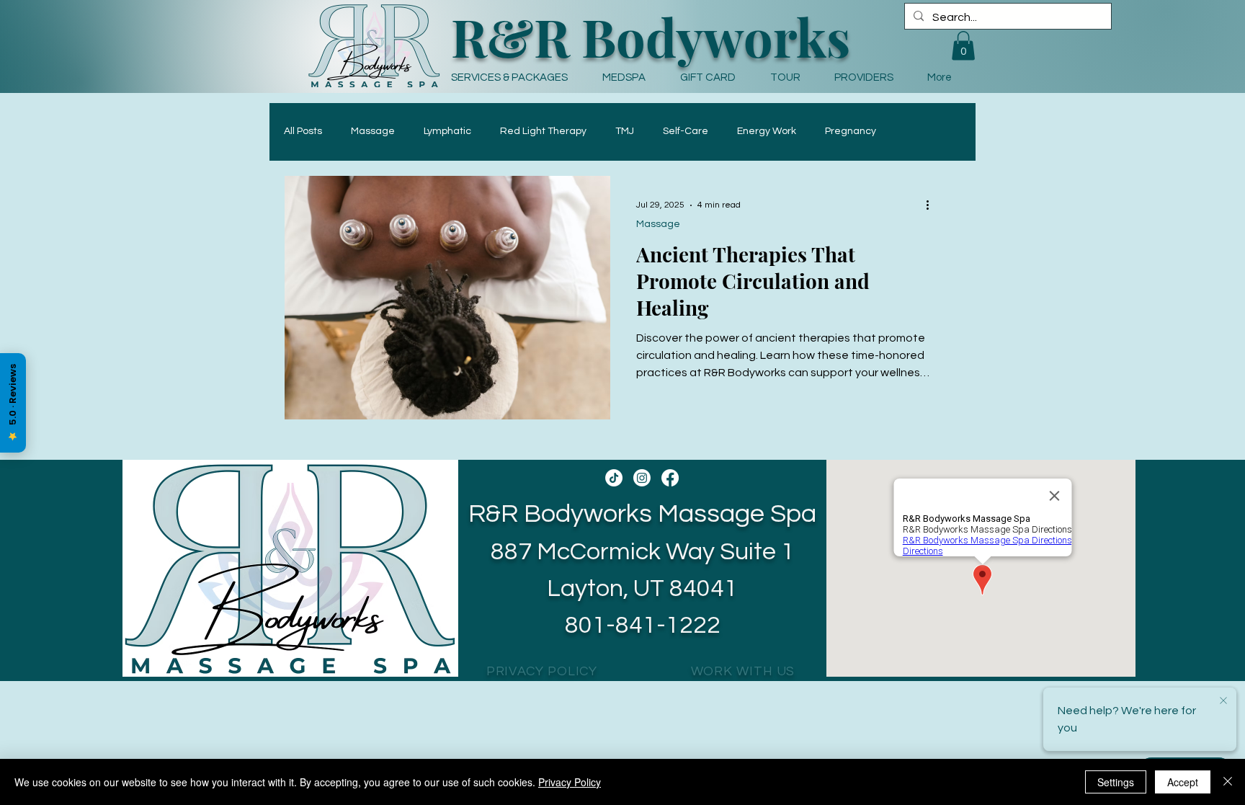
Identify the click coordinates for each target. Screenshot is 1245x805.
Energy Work (766, 131)
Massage (373, 131)
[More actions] (932, 205)
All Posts (303, 131)
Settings (1115, 782)
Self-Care (685, 131)
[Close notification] (1223, 701)
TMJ (624, 131)
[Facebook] (670, 477)
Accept (1182, 782)
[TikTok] (613, 477)
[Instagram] (642, 477)
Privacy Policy (569, 782)
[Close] (1227, 781)
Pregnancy (850, 131)
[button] (630, 77)
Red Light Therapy (543, 131)
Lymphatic (447, 131)
